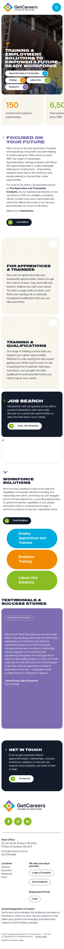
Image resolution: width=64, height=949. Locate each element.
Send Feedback (40, 882)
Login (35, 899)
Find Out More (20, 521)
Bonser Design (17, 940)
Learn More (22, 222)
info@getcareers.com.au (14, 851)
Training (13, 80)
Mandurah (6, 874)
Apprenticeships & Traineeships (24, 73)
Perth (4, 877)
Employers (14, 87)
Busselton (6, 870)
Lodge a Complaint (41, 873)
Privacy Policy (41, 937)
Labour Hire (35, 80)
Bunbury (5, 867)
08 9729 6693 (8, 855)
